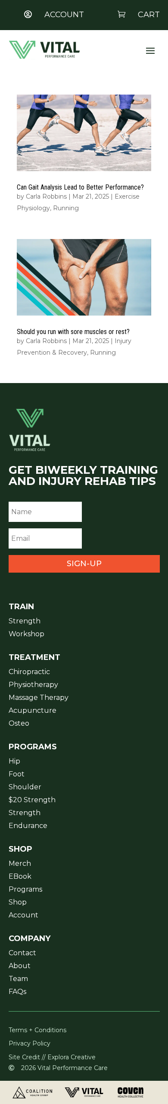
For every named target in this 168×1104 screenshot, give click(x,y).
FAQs (17, 992)
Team (18, 979)
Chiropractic (29, 672)
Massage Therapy (38, 698)
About (20, 966)
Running (66, 208)
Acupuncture (32, 711)
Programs (25, 889)
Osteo (19, 724)
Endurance (28, 826)
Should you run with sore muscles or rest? (73, 332)
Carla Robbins (46, 196)
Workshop (26, 634)
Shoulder (25, 787)
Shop (18, 902)
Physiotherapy (33, 685)
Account (23, 915)
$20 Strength (32, 800)
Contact (22, 953)
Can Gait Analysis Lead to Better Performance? (80, 187)
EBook (20, 877)
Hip (14, 761)
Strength (24, 621)
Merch (20, 864)
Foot (17, 774)
